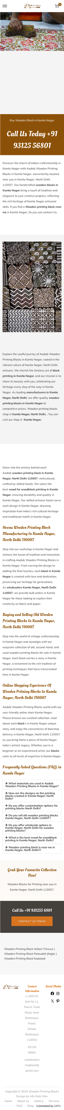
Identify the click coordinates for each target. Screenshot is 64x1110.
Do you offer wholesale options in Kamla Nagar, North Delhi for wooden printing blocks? (29, 827)
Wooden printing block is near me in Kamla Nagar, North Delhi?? (30, 849)
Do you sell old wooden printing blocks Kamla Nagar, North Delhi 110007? (31, 817)
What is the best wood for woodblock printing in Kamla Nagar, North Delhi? (31, 839)
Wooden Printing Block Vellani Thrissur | (29, 949)
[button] (32, 784)
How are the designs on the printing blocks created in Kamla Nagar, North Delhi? (30, 795)
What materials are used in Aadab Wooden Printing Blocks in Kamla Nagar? (32, 785)
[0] (57, 6)
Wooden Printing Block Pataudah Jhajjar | (30, 953)
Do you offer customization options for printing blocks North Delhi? (31, 807)
